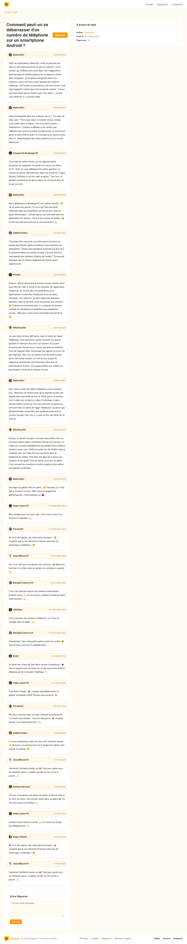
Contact (95, 938)
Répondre (60, 35)
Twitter (156, 938)
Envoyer (16, 922)
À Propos (84, 938)
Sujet (15, 12)
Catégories (162, 4)
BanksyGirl (89, 32)
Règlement (107, 938)
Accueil (149, 4)
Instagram (178, 938)
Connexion (177, 4)
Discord (166, 938)
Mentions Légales (123, 938)
